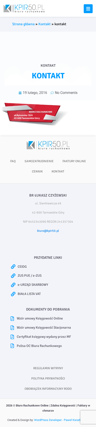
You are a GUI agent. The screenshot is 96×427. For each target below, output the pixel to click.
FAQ (13, 161)
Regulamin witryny (48, 368)
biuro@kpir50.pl (48, 231)
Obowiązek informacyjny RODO (48, 389)
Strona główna (23, 24)
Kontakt (44, 24)
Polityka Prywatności (48, 378)
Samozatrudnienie (39, 161)
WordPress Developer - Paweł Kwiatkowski (61, 420)
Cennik (37, 171)
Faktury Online (74, 161)
